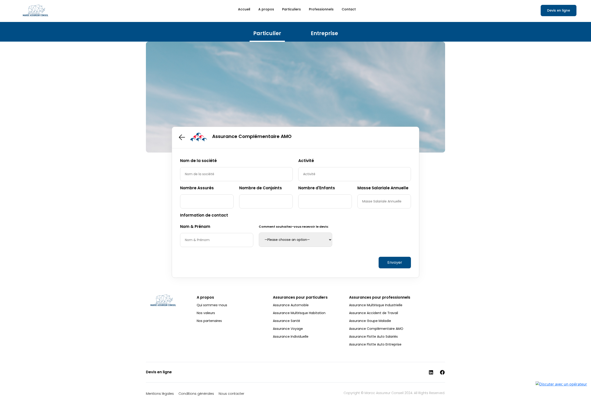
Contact (349, 9)
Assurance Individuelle (290, 336)
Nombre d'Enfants (316, 188)
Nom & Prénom (195, 226)
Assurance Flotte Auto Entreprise (375, 344)
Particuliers (291, 9)
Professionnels (321, 9)
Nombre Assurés (197, 188)
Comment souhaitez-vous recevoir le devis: (294, 226)
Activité (306, 160)
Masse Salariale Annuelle (382, 188)
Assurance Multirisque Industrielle (375, 305)
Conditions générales (196, 393)
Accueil (244, 9)
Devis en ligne (558, 10)
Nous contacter (231, 393)
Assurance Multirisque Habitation (299, 313)
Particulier (267, 33)
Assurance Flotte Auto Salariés (373, 336)
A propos (266, 9)
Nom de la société (198, 160)
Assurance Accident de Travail (373, 313)
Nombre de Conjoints (260, 188)
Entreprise (324, 33)
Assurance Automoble (291, 305)
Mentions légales (160, 393)
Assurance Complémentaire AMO (376, 328)
